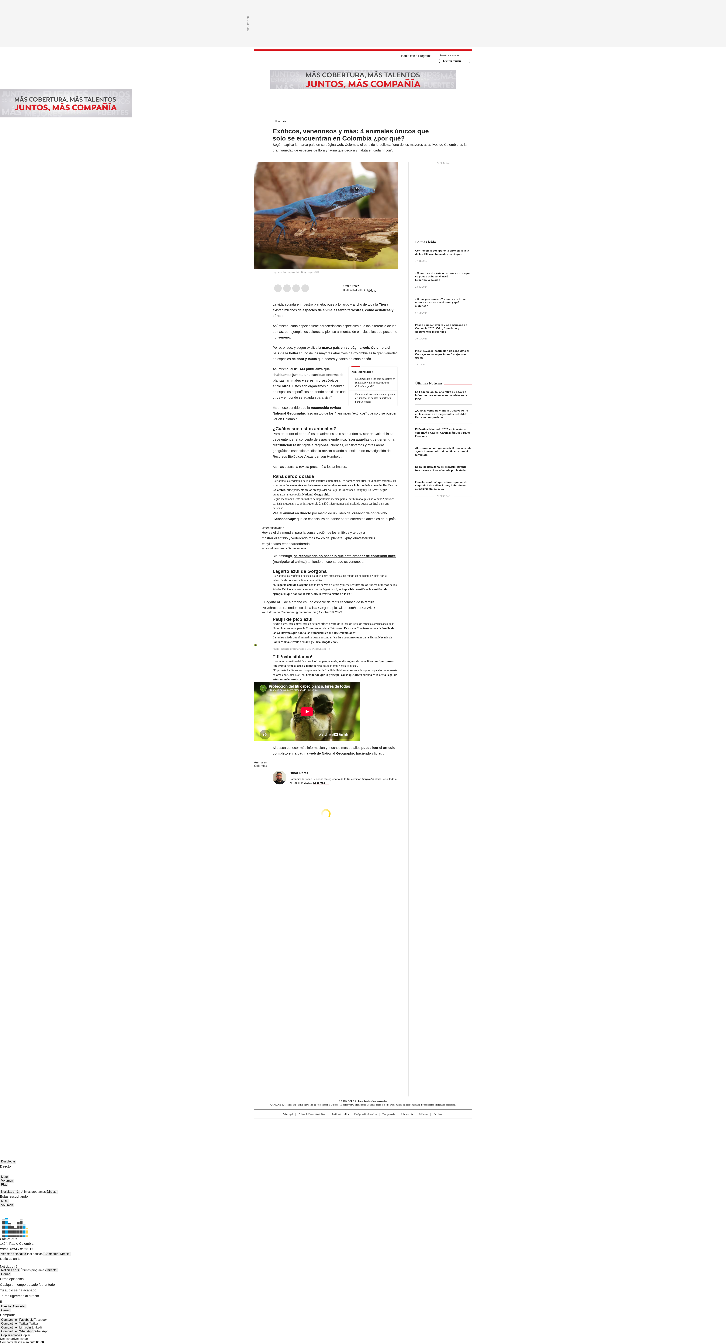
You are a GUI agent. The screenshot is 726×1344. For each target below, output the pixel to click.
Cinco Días (370, 1129)
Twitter (287, 288)
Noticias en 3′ (10, 1191)
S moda (386, 1134)
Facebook (278, 288)
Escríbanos (438, 1114)
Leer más (319, 782)
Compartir (51, 1253)
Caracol (431, 1123)
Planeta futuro (414, 1129)
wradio (355, 1129)
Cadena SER (392, 1123)
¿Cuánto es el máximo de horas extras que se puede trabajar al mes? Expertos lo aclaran (442, 276)
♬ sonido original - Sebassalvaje (284, 548)
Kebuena (429, 1129)
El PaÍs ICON (370, 1134)
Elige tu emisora (452, 61)
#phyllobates (271, 544)
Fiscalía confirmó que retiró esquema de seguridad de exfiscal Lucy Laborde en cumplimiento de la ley (441, 485)
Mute (4, 1176)
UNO (344, 1129)
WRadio (363, 58)
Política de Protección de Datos (312, 1114)
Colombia (260, 765)
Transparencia (388, 1114)
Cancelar (19, 1306)
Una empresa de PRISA (286, 1127)
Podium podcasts (353, 1134)
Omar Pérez (351, 285)
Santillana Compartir (373, 1123)
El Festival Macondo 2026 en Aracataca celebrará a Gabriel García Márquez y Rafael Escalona (443, 433)
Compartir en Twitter (14, 1323)
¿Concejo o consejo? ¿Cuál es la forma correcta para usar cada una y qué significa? (440, 302)
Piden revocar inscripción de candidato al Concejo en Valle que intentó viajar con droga (442, 354)
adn (417, 1123)
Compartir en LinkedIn (16, 1327)
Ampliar (390, 169)
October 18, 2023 (330, 612)
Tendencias (281, 121)
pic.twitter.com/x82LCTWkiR (353, 608)
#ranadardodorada (296, 544)
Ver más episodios (13, 1253)
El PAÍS (318, 1123)
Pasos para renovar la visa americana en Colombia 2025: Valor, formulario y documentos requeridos (441, 328)
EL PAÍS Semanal (398, 1129)
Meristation (421, 1134)
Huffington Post (324, 1129)
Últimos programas (33, 1191)
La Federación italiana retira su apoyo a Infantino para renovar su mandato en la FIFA (441, 395)
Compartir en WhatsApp (17, 1331)
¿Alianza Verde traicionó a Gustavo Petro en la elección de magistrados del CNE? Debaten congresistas (441, 414)
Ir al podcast (35, 1253)
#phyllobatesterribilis (359, 538)
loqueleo (403, 1134)
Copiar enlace (10, 1335)
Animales (260, 762)
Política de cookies (340, 1114)
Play (4, 1184)
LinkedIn (296, 288)
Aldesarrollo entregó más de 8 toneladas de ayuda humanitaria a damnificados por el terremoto (443, 451)
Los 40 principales (335, 1123)
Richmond (317, 1134)
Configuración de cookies (365, 1114)
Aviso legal (288, 1114)
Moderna (336, 1134)
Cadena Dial (384, 1129)
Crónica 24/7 (8, 1239)
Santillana (352, 1123)
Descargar (7, 1338)
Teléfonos (423, 1114)
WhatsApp (305, 288)
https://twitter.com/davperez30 (361, 286)
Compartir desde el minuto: (22, 1342)
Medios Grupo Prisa (286, 1136)
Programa (424, 55)
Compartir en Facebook (17, 1319)
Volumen (7, 1180)
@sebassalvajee (273, 528)
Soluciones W (407, 1114)
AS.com (405, 1123)
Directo (52, 1191)
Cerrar (5, 1274)
